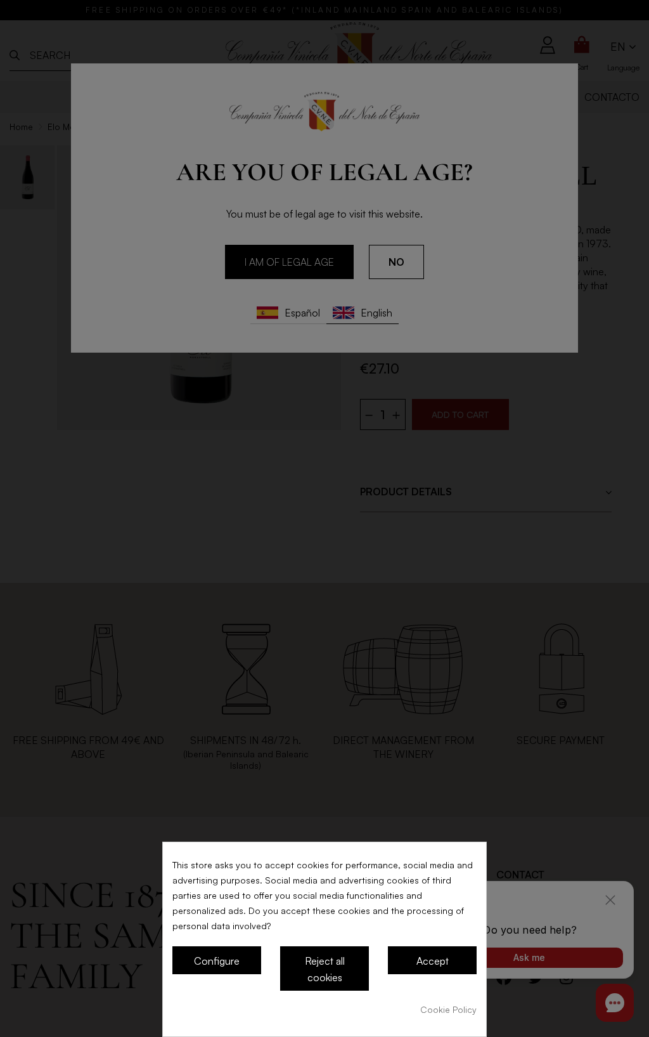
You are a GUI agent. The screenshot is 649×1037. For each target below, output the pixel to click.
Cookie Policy (448, 1009)
